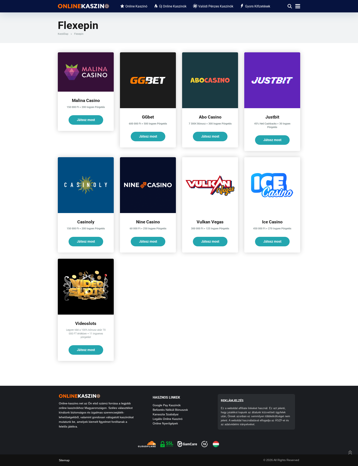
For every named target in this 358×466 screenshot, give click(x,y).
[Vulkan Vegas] (210, 212)
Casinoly (85, 221)
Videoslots (85, 323)
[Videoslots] (86, 313)
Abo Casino (210, 117)
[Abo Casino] (210, 107)
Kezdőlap (63, 33)
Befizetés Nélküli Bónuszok (170, 409)
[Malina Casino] (86, 90)
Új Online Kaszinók (172, 6)
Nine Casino (148, 221)
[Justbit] (272, 107)
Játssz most (86, 120)
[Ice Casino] (272, 212)
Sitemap (64, 460)
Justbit (272, 117)
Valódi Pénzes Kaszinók (215, 6)
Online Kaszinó (136, 6)
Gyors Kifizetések (257, 6)
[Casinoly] (86, 212)
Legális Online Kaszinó (168, 418)
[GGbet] (148, 107)
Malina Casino (86, 100)
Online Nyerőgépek (165, 423)
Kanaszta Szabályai (165, 414)
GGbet (148, 117)
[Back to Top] (350, 452)
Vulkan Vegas (210, 221)
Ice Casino (272, 221)
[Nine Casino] (148, 212)
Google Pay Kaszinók (167, 405)
